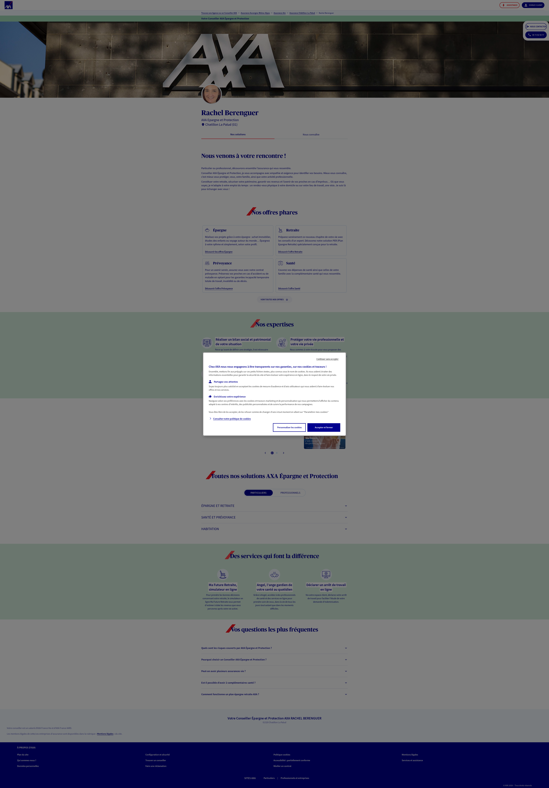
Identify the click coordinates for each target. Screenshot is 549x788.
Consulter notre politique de (232, 418)
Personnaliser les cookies (289, 427)
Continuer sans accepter (327, 359)
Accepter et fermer (324, 427)
